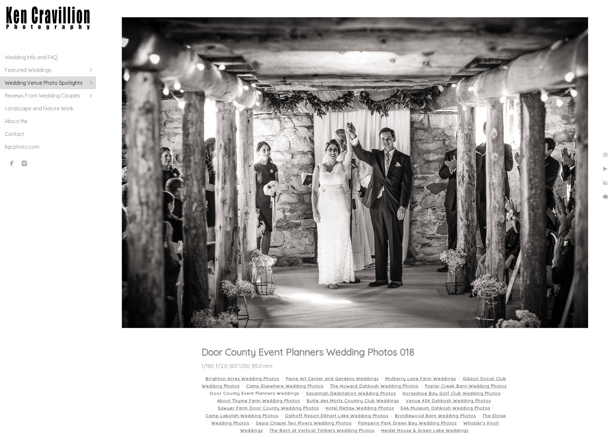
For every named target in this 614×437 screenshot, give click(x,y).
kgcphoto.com (22, 147)
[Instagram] (24, 163)
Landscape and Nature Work (39, 108)
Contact (14, 134)
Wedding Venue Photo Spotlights (44, 83)
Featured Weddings (28, 70)
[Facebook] (11, 163)
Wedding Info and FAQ (31, 57)
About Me (16, 121)
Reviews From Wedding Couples (42, 95)
